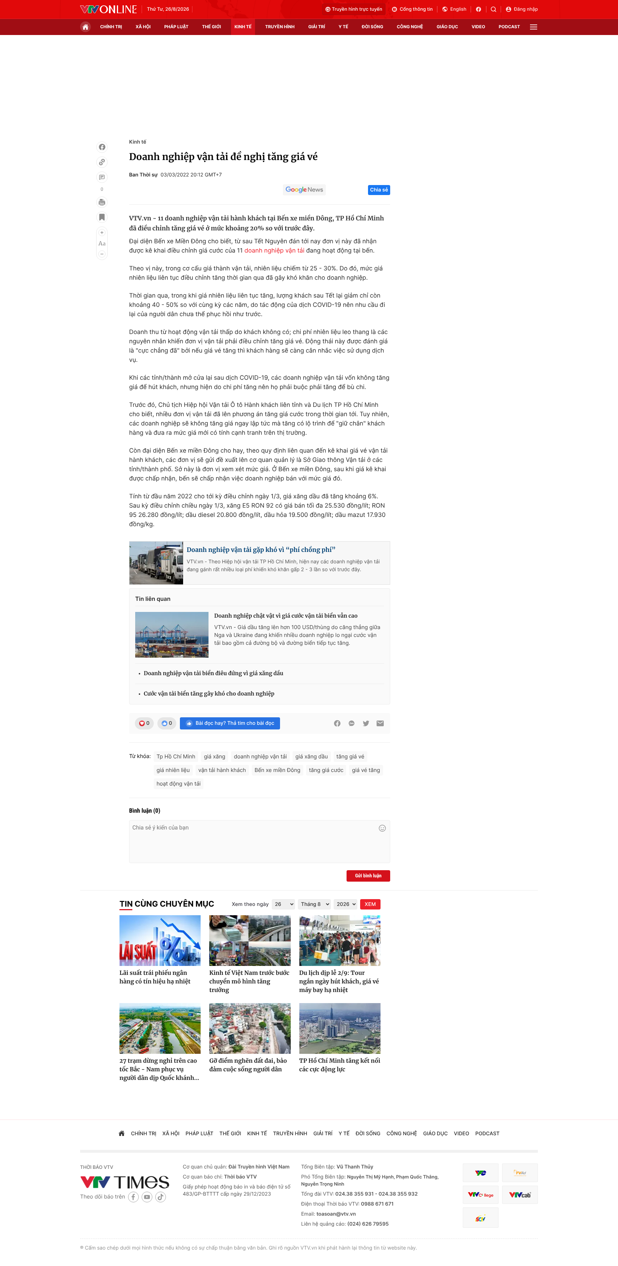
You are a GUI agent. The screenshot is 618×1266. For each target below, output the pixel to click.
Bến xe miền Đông (277, 770)
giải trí (316, 26)
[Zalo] (351, 723)
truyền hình (279, 26)
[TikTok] (160, 1196)
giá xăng (214, 756)
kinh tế (243, 26)
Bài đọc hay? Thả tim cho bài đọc (235, 723)
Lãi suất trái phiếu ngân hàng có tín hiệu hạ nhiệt (155, 977)
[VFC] (481, 1172)
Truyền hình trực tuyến (357, 9)
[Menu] (533, 27)
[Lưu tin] (102, 217)
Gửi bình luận (368, 876)
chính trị (111, 26)
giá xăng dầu (311, 756)
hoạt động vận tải (179, 783)
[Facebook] (102, 147)
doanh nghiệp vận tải (274, 250)
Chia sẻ (379, 190)
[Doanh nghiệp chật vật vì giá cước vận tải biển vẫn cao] (172, 635)
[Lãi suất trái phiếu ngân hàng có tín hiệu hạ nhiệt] (160, 940)
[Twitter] (366, 723)
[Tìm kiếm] (496, 9)
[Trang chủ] (85, 26)
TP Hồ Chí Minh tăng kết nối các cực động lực (340, 1065)
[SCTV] (481, 1217)
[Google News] (304, 190)
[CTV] (481, 1195)
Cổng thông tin (416, 9)
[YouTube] (147, 1196)
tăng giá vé (350, 756)
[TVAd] (520, 1172)
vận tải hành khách (222, 770)
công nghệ (410, 26)
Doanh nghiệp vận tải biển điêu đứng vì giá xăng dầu (213, 673)
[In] (102, 202)
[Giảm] (102, 254)
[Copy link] (102, 162)
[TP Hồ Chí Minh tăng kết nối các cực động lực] (340, 1028)
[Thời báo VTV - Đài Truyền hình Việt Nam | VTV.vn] (108, 9)
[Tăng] (102, 232)
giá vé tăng (366, 770)
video (478, 26)
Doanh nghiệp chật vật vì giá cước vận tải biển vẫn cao (286, 616)
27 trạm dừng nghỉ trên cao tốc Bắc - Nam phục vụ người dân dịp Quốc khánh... (159, 1069)
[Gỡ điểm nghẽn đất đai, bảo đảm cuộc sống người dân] (249, 1028)
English (458, 9)
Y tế (343, 26)
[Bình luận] (102, 177)
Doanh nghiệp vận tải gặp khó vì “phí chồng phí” (261, 550)
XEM (370, 904)
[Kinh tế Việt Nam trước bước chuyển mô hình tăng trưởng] (249, 940)
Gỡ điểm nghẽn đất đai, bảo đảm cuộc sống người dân (248, 1065)
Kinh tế (137, 142)
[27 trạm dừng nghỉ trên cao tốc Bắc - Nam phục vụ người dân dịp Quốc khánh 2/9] (160, 1028)
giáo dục (447, 26)
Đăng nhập (526, 9)
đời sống (372, 26)
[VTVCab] (520, 1195)
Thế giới (211, 26)
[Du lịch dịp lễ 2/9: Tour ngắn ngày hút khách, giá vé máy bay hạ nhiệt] (340, 940)
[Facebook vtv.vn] (480, 9)
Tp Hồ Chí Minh (176, 756)
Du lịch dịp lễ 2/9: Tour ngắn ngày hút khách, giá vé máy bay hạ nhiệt (339, 982)
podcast (509, 26)
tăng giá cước (326, 770)
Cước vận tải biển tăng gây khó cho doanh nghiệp (209, 694)
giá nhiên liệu (173, 770)
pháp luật (176, 26)
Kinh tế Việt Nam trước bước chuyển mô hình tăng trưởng (249, 982)
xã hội (143, 26)
